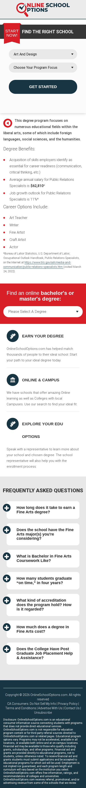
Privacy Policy (68, 703)
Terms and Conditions (20, 708)
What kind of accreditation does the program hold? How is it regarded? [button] (44, 604)
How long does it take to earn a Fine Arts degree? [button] (46, 509)
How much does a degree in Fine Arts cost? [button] (43, 629)
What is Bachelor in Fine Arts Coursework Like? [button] (44, 558)
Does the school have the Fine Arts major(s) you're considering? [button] (45, 534)
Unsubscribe (43, 712)
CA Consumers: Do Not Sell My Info (31, 703)
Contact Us (72, 708)
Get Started (43, 87)
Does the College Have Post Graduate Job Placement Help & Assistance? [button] (45, 653)
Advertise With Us (50, 708)
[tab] (43, 510)
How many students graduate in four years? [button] (44, 580)
